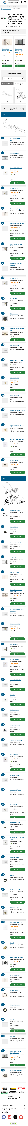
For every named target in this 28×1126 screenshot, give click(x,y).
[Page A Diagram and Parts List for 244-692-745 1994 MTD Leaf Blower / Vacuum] (13, 126)
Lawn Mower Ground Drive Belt (7, 50)
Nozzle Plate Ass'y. (15, 345)
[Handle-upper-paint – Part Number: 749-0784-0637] (5, 516)
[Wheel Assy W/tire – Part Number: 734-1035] (5, 1010)
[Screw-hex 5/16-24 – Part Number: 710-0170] (5, 827)
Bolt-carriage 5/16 (15, 975)
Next (21, 109)
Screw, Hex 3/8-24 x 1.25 (16, 360)
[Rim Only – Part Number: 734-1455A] (5, 1041)
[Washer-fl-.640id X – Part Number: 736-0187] (5, 667)
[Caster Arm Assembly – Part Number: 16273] (5, 745)
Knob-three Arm (14, 460)
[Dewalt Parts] (13, 1088)
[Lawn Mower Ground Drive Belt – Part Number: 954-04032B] (7, 42)
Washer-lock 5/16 (15, 188)
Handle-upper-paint (15, 510)
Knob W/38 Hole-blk (15, 542)
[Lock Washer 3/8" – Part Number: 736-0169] (5, 896)
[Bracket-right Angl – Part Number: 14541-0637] (5, 213)
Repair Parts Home (6, 9)
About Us (5, 1112)
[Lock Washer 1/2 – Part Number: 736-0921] (5, 715)
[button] (1, 2)
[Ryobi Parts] (21, 1088)
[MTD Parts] (4, 1092)
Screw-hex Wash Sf (15, 153)
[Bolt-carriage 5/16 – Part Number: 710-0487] (5, 980)
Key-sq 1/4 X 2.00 (14, 572)
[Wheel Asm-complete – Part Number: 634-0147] (5, 1075)
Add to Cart (8, 66)
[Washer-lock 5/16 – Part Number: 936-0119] (5, 196)
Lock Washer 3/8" (15, 890)
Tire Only (12, 1020)
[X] (15, 1117)
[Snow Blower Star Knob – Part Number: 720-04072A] (5, 964)
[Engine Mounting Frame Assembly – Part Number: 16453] (5, 614)
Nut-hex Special (14, 908)
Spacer (12, 875)
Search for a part (7, 78)
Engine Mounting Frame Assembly (16, 610)
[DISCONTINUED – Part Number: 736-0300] (5, 863)
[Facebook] (4, 1117)
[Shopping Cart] (25, 2)
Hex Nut (12, 695)
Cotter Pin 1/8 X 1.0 (15, 680)
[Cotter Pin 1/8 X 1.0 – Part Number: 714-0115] (5, 685)
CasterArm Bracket (15, 775)
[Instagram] (9, 1117)
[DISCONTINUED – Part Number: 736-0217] (5, 384)
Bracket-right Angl (15, 209)
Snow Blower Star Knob (16, 957)
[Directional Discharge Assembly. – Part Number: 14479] (5, 268)
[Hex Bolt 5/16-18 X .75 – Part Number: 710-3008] (5, 175)
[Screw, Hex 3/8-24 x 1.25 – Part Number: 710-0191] (5, 366)
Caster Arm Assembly (16, 740)
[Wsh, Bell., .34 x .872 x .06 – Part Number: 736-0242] (5, 447)
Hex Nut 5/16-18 (14, 299)
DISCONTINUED (14, 378)
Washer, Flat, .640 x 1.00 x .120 (17, 838)
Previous (6, 109)
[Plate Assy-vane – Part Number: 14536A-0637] (5, 400)
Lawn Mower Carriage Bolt (16, 245)
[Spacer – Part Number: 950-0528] (5, 880)
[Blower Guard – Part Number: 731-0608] (5, 318)
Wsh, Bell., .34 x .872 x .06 (17, 440)
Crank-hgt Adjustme (15, 790)
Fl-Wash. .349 (13, 805)
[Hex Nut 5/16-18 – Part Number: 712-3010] (5, 304)
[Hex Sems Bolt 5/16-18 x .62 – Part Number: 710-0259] (5, 430)
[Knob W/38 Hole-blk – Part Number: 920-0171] (5, 547)
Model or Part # (12, 2)
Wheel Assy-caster (15, 725)
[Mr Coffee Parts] (21, 1092)
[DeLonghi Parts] (13, 1092)
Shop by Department (9, 1109)
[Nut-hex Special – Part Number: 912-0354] (5, 912)
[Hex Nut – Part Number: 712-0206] (5, 700)
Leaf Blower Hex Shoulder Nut (17, 329)
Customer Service (7, 1106)
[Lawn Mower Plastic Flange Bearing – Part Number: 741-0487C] (20, 42)
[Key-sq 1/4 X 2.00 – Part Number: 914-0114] (5, 578)
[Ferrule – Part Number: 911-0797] (5, 948)
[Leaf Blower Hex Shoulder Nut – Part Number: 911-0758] (5, 334)
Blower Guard (14, 314)
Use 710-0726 (14, 755)
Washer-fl (13, 557)
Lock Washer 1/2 (14, 710)
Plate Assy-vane (14, 395)
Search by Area (19, 84)
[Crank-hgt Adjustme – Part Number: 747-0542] (5, 795)
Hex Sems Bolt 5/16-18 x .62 (16, 426)
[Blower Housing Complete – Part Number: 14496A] (5, 415)
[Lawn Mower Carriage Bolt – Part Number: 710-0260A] (5, 251)
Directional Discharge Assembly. (16, 264)
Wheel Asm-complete (16, 1070)
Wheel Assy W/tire (15, 1005)
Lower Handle (14, 990)
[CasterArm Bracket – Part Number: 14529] (5, 780)
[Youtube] (21, 1117)
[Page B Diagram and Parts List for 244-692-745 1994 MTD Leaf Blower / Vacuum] (13, 493)
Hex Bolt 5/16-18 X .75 (16, 168)
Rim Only (12, 1036)
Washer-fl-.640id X (15, 659)
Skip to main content (13, 17)
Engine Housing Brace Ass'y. (16, 139)
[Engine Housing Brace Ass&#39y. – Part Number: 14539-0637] (5, 143)
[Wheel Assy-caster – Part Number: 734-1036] (5, 730)
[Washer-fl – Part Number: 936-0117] (5, 562)
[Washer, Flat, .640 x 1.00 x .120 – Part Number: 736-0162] (5, 845)
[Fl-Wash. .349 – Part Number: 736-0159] (5, 811)
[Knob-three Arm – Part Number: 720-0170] (5, 466)
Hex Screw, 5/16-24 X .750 (17, 223)
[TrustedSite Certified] (13, 1123)
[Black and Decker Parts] (4, 1088)
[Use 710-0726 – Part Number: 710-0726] (5, 762)
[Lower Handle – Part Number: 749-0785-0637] (5, 995)
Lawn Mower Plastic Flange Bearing (19, 50)
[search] (18, 2)
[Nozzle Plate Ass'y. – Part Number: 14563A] (5, 350)
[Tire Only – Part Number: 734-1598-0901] (5, 1025)
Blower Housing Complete (17, 410)
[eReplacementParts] (4, 2)
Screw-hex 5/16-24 (15, 822)
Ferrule (12, 943)
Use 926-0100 (14, 527)
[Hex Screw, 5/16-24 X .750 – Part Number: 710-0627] (5, 231)
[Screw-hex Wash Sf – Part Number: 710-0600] (5, 158)
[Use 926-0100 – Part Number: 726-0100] (5, 532)
